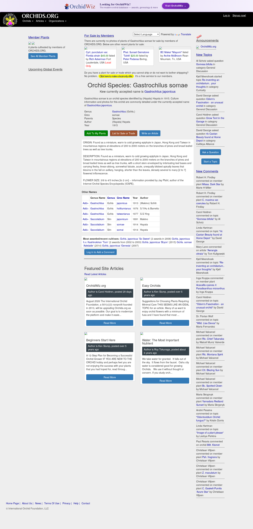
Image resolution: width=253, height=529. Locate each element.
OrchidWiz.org (208, 46)
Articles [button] (40, 21)
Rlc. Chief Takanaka (213, 338)
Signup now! (239, 15)
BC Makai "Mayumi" (171, 52)
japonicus (122, 203)
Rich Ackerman (97, 59)
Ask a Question (210, 152)
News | (39, 503)
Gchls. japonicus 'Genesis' (116, 245)
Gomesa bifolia (204, 64)
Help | (76, 503)
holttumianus (124, 208)
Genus (111, 197)
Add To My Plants (96, 133)
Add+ (85, 203)
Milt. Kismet (213, 444)
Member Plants (38, 37)
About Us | (27, 503)
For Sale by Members (99, 35)
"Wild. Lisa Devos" (206, 323)
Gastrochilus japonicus (160, 91)
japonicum (122, 219)
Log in (226, 15)
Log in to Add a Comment (100, 252)
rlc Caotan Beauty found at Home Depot (208, 137)
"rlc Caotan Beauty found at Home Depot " (209, 234)
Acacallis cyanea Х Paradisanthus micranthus (210, 286)
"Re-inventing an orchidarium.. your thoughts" (210, 266)
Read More (110, 323)
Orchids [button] (27, 21)
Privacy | (67, 503)
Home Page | (13, 503)
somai (120, 229)
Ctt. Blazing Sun (211, 370)
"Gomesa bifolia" (205, 219)
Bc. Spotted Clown (212, 385)
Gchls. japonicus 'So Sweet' (135, 238)
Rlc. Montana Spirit (212, 354)
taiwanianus (123, 213)
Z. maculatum (209, 472)
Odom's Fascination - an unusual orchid (209, 102)
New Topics (204, 54)
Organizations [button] (57, 21)
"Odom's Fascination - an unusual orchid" (210, 305)
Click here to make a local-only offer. (116, 76)
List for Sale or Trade (123, 133)
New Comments (207, 171)
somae (120, 224)
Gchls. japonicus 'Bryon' (155, 242)
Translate (186, 34)
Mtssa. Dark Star (211, 184)
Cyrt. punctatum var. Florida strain (97, 53)
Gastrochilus (119, 111)
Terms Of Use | (52, 503)
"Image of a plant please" (210, 432)
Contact (86, 503)
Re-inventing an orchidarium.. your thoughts (207, 83)
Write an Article (150, 133)
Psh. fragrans (209, 457)
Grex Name (123, 197)
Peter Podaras (131, 59)
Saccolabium (97, 219)
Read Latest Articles (95, 274)
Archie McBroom (173, 55)
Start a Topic (210, 161)
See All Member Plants (43, 56)
